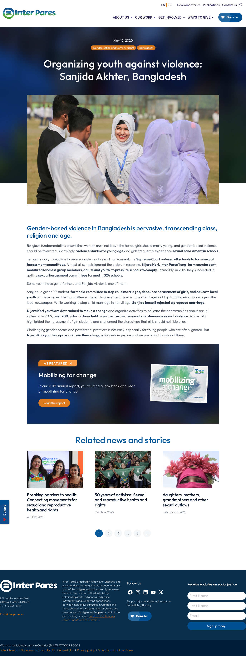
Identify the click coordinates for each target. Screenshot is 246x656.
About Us (121, 17)
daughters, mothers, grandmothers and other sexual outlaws (185, 500)
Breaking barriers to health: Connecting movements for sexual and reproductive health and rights (52, 502)
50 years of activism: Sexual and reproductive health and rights (121, 500)
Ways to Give (199, 17)
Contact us (229, 5)
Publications (211, 5)
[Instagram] (138, 592)
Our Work (143, 17)
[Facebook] (130, 592)
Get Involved (170, 17)
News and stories (188, 5)
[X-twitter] (161, 592)
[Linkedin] (145, 592)
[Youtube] (153, 592)
